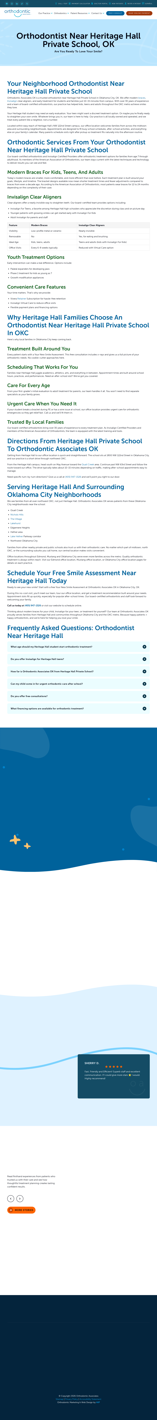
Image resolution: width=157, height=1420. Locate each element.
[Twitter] (27, 4)
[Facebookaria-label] (7, 4)
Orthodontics (60, 13)
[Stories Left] (10, 1198)
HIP (98, 1402)
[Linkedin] (17, 4)
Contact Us (96, 13)
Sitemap (59, 1399)
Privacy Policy (71, 1399)
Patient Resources (79, 13)
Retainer (21, 298)
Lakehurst (15, 523)
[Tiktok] (22, 4)
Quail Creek (88, 464)
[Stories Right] (19, 1198)
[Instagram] (12, 4)
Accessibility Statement (90, 1399)
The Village (16, 519)
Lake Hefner (16, 536)
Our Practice (44, 13)
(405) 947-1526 (73, 477)
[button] (78, 646)
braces (141, 98)
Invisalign (12, 101)
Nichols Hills (16, 514)
